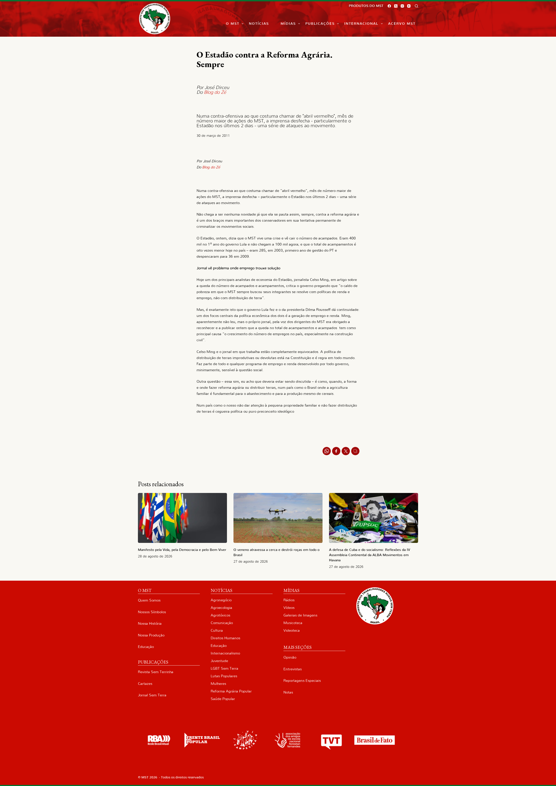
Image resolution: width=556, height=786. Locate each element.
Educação (146, 647)
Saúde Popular (223, 699)
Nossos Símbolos (152, 612)
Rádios (289, 600)
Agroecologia (221, 608)
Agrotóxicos (220, 615)
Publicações (320, 23)
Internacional (361, 23)
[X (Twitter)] (395, 6)
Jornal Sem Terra (152, 695)
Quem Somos (149, 600)
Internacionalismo (225, 653)
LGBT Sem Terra (224, 668)
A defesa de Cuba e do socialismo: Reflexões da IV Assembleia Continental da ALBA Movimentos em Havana (369, 555)
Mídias (288, 23)
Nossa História (150, 623)
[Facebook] (389, 6)
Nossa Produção (151, 635)
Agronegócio (221, 600)
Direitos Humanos (225, 638)
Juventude (219, 661)
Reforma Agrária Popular (231, 691)
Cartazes (145, 683)
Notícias (259, 23)
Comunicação (222, 623)
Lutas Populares (224, 676)
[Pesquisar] (416, 6)
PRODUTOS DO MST (366, 6)
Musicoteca (292, 623)
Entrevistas (292, 669)
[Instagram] (402, 6)
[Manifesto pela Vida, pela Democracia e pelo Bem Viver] (182, 518)
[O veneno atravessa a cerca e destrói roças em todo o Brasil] (278, 518)
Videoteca (291, 630)
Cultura (217, 630)
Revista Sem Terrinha (155, 672)
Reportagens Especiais (302, 680)
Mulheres (218, 683)
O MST (232, 23)
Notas (288, 692)
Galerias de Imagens (300, 615)
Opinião (289, 657)
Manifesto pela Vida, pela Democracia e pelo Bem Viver (182, 550)
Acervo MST (401, 23)
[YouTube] (408, 6)
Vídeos (289, 608)
